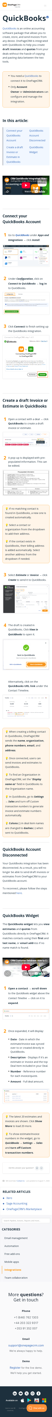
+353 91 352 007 (26, 1328)
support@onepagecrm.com (26, 1345)
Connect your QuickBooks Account (14, 135)
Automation (11, 1246)
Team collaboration (16, 1277)
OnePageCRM (23, 1408)
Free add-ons (12, 1254)
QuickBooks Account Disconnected (37, 135)
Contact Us (20, 1181)
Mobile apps (11, 1262)
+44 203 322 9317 (26, 1323)
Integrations (12, 1269)
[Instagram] (33, 1395)
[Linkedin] (15, 1395)
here (19, 893)
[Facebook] (38, 1395)
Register (15, 1367)
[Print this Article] (47, 17)
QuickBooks (10, 28)
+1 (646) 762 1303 (26, 1317)
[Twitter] (27, 1396)
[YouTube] (21, 1395)
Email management (16, 1238)
